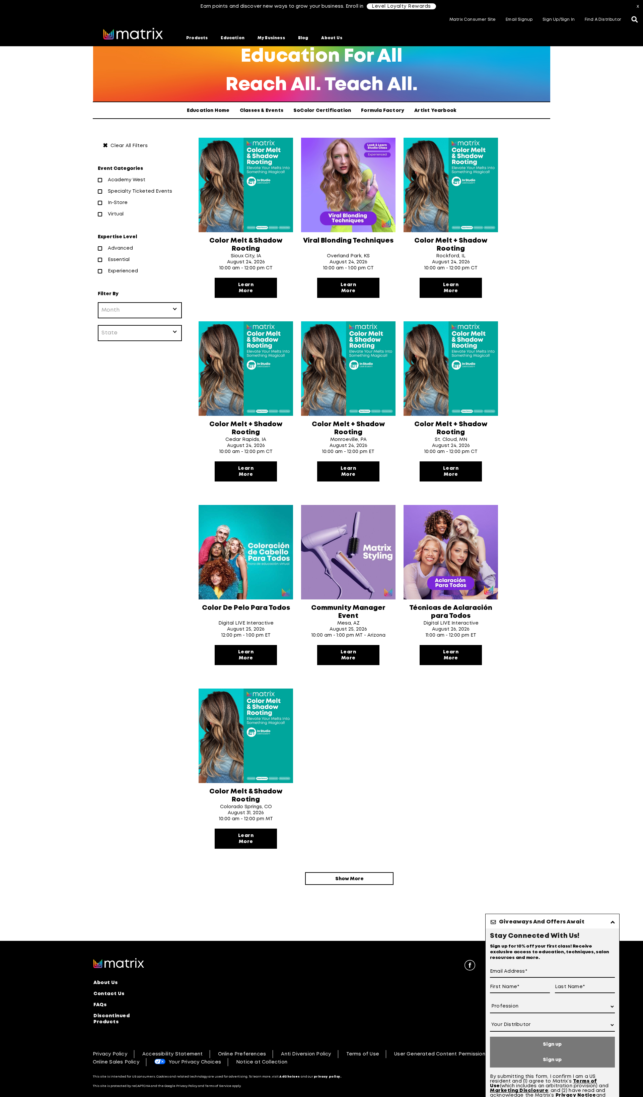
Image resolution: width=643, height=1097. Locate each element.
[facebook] (470, 966)
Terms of (585, 1081)
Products (197, 38)
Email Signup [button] (519, 19)
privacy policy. (328, 1076)
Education (232, 38)
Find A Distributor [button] (603, 19)
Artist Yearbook (435, 111)
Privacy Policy (110, 1054)
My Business (271, 38)
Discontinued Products (111, 1019)
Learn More (246, 288)
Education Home (208, 111)
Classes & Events (261, 111)
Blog (303, 38)
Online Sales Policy (116, 1062)
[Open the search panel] (634, 20)
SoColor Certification (322, 111)
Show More (349, 879)
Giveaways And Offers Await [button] (541, 921)
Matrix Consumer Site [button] (472, 19)
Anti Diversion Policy (306, 1054)
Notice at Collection (261, 1062)
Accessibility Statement (172, 1054)
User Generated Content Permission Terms (448, 1054)
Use (495, 1086)
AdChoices (289, 1076)
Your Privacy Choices (195, 1062)
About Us (331, 38)
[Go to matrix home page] (132, 34)
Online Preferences (242, 1054)
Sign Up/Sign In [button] (559, 19)
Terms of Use (362, 1054)
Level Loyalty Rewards (401, 6)
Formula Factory (382, 111)
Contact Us (108, 994)
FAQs (99, 1005)
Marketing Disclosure (519, 1091)
